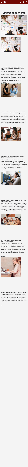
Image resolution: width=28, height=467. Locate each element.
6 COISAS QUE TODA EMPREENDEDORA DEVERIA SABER (13, 292)
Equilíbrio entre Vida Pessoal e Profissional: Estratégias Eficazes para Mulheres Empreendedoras (12, 157)
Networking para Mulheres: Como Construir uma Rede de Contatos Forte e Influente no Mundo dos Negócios (13, 112)
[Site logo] (4, 2)
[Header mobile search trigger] (26, 2)
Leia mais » (3, 82)
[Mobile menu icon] (2, 2)
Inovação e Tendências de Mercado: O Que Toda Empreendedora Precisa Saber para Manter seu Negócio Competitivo (12, 68)
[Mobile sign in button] (20, 2)
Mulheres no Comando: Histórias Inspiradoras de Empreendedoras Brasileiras (11, 241)
